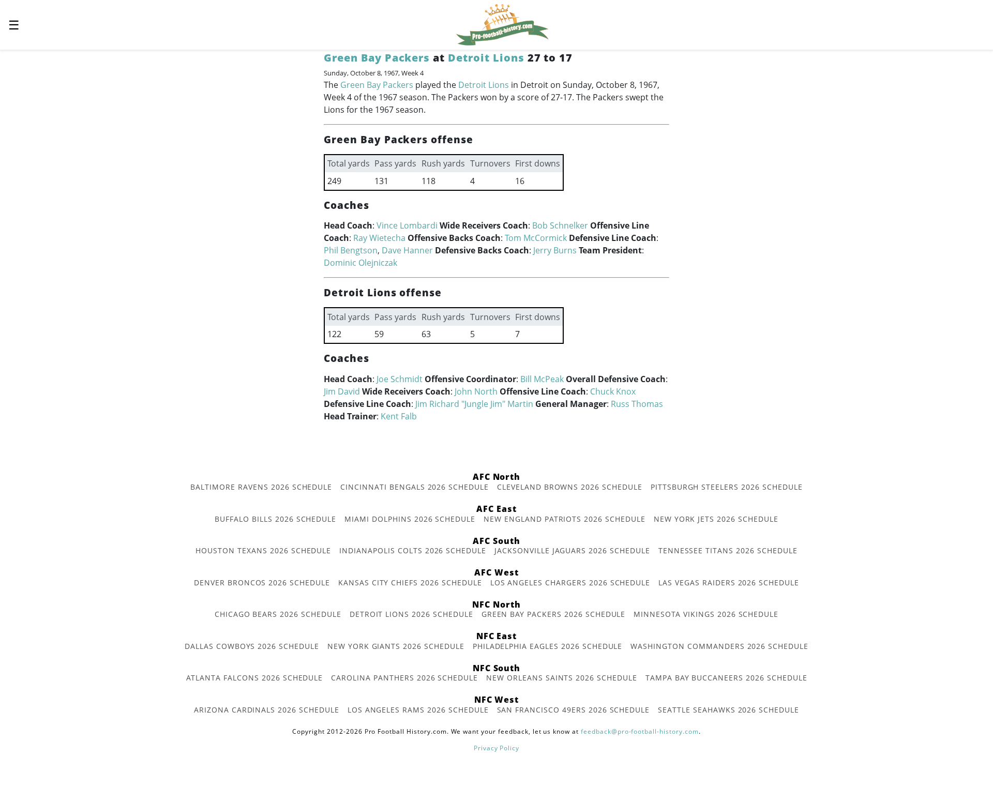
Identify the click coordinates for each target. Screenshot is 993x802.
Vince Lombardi (407, 225)
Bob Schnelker (560, 225)
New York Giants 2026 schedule (395, 646)
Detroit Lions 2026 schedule (411, 614)
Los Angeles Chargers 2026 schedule (570, 582)
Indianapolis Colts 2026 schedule (412, 550)
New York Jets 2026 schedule (716, 519)
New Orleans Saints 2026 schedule (561, 678)
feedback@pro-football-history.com (640, 731)
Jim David (342, 391)
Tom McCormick (536, 238)
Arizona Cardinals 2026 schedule (266, 710)
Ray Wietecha (379, 238)
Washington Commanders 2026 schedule (719, 646)
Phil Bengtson (351, 250)
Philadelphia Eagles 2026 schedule (548, 646)
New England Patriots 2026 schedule (564, 519)
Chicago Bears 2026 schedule (278, 614)
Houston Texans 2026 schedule (263, 550)
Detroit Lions (486, 58)
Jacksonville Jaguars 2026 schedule (572, 550)
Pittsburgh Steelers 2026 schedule (727, 487)
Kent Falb (399, 416)
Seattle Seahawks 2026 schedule (728, 710)
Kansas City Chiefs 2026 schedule (410, 582)
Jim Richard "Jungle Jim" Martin (474, 404)
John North (476, 391)
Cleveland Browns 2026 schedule (569, 487)
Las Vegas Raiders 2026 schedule (728, 582)
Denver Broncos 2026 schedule (262, 582)
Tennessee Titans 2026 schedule (728, 550)
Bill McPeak (542, 379)
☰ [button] (14, 24)
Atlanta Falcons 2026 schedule (254, 678)
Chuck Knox (613, 391)
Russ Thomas (637, 404)
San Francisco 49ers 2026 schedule (573, 710)
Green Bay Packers (377, 58)
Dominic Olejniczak (360, 262)
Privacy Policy (496, 748)
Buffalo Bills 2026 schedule (275, 519)
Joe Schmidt (400, 379)
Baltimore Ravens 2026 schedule (261, 487)
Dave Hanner (407, 250)
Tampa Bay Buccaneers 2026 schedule (726, 678)
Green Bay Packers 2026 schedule (554, 614)
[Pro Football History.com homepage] (502, 23)
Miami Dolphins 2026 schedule (409, 519)
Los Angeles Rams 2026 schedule (418, 710)
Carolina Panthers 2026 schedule (404, 678)
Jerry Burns (555, 250)
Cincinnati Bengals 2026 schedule (414, 487)
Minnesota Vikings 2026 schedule (706, 614)
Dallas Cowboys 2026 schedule (252, 646)
